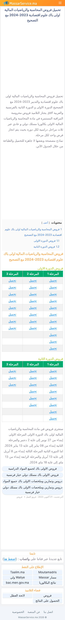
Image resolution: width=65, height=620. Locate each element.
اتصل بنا (48, 612)
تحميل (53, 280)
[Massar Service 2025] (21, 3)
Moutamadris (47, 572)
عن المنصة (34, 612)
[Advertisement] (32, 58)
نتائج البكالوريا (47, 582)
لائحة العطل (17, 595)
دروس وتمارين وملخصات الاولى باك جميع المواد (32, 481)
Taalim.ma (17, 572)
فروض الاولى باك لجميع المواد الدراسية (32, 468)
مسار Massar (47, 577)
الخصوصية (18, 612)
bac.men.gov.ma (17, 582)
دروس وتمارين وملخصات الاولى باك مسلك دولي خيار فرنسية (32, 490)
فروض (19, 497)
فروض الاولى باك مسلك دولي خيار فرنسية (32, 475)
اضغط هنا (10, 559)
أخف (45, 222)
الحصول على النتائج (47, 600)
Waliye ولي (17, 577)
